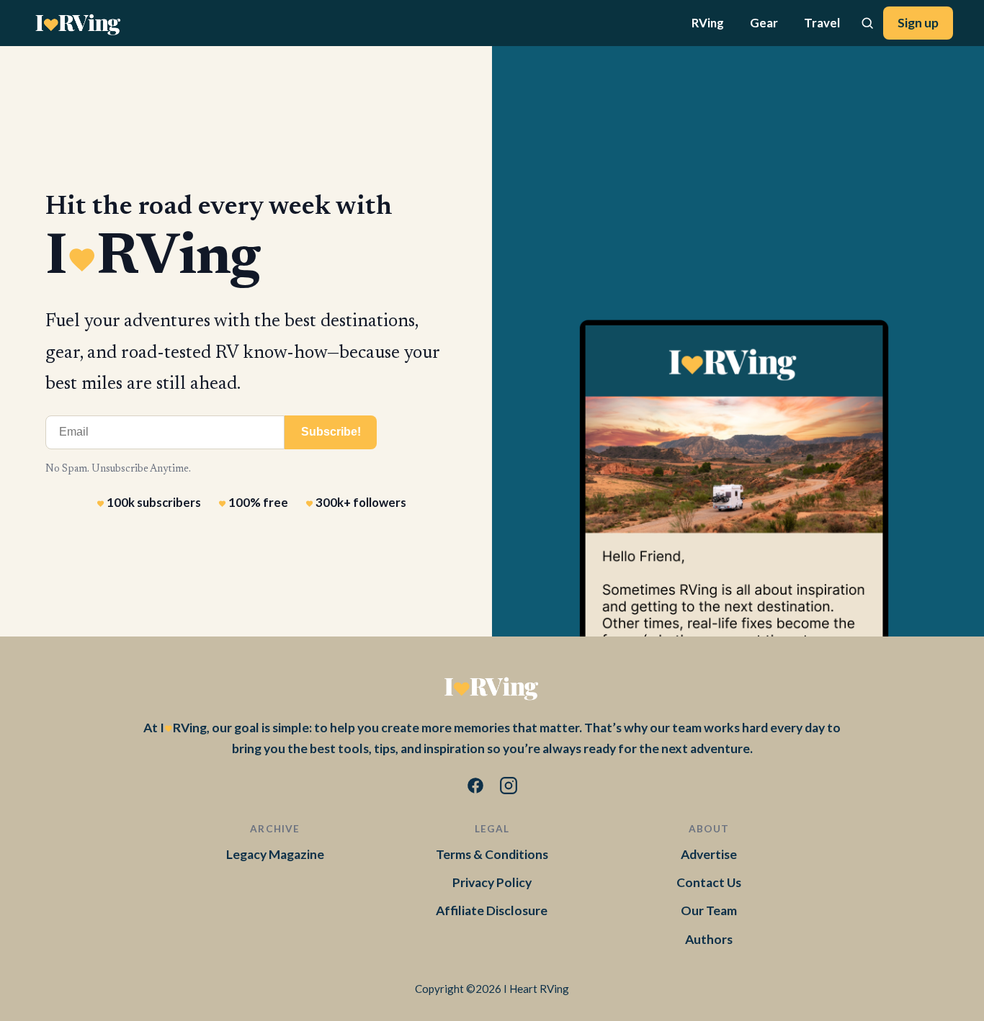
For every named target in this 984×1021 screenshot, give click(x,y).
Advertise (709, 854)
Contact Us (708, 882)
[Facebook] (475, 788)
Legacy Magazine (275, 854)
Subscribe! (331, 432)
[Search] (867, 23)
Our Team (709, 910)
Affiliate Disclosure (491, 910)
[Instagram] (508, 788)
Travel (822, 22)
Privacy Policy (492, 882)
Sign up (918, 22)
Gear (764, 22)
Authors (709, 939)
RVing (708, 22)
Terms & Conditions (492, 854)
